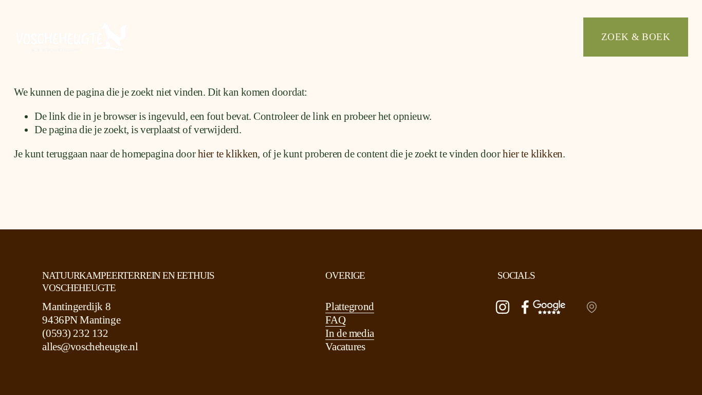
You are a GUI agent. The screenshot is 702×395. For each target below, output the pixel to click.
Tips (553, 37)
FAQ (335, 320)
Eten (378, 37)
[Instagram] (502, 307)
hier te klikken (228, 154)
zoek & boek (635, 36)
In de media (349, 333)
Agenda (498, 37)
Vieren (434, 37)
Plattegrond (349, 306)
